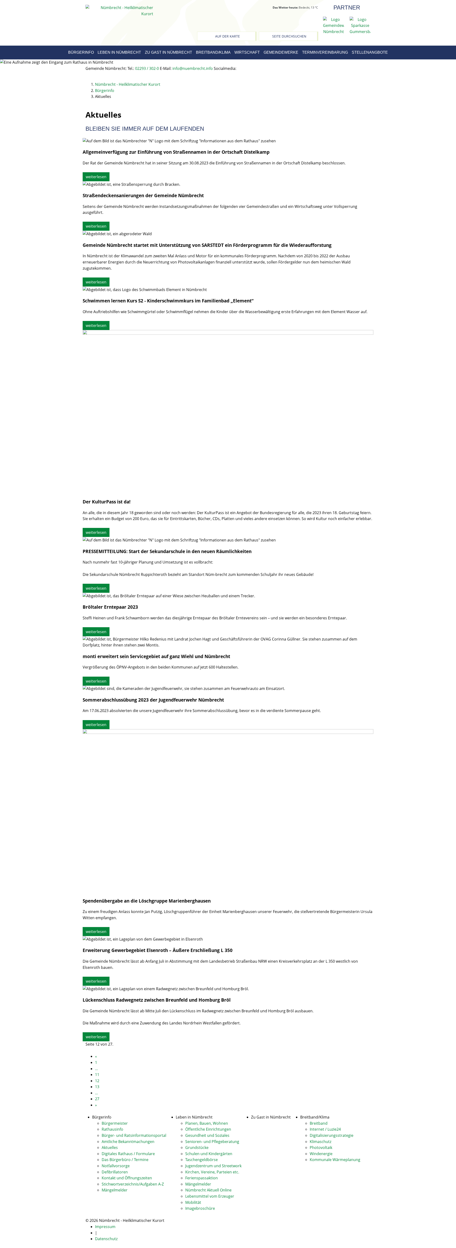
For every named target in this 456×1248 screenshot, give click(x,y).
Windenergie (321, 1153)
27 (97, 1098)
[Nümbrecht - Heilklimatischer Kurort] (119, 10)
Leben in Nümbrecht (119, 52)
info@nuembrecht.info (192, 68)
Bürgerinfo (81, 52)
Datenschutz (106, 1238)
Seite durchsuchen (289, 36)
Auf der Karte (227, 36)
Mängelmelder (115, 1190)
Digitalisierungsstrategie (331, 1135)
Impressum (105, 1226)
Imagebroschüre (200, 1208)
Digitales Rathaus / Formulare (128, 1153)
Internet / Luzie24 (325, 1129)
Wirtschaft (247, 52)
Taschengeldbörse (201, 1159)
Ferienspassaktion (201, 1178)
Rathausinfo (112, 1129)
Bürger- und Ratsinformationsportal (134, 1135)
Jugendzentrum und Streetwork (213, 1165)
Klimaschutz (320, 1141)
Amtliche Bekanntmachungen (128, 1141)
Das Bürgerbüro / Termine (125, 1159)
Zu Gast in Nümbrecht (168, 52)
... (96, 1068)
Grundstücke (197, 1147)
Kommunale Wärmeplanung (335, 1159)
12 (97, 1080)
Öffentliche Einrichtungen (208, 1129)
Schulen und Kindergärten (208, 1153)
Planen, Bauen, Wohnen (206, 1123)
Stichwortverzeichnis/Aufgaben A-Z (133, 1184)
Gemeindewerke (281, 52)
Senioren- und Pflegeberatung (212, 1141)
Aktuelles (110, 1147)
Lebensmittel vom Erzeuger (209, 1196)
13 (97, 1086)
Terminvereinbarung (325, 52)
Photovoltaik (321, 1147)
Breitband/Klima (213, 52)
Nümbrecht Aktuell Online (208, 1190)
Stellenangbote (370, 52)
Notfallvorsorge (116, 1165)
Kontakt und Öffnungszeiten (127, 1178)
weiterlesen (96, 176)
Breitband (319, 1123)
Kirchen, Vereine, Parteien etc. (212, 1172)
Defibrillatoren (115, 1172)
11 (97, 1074)
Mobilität (193, 1202)
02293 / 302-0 (147, 68)
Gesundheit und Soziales (207, 1135)
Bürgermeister (115, 1123)
